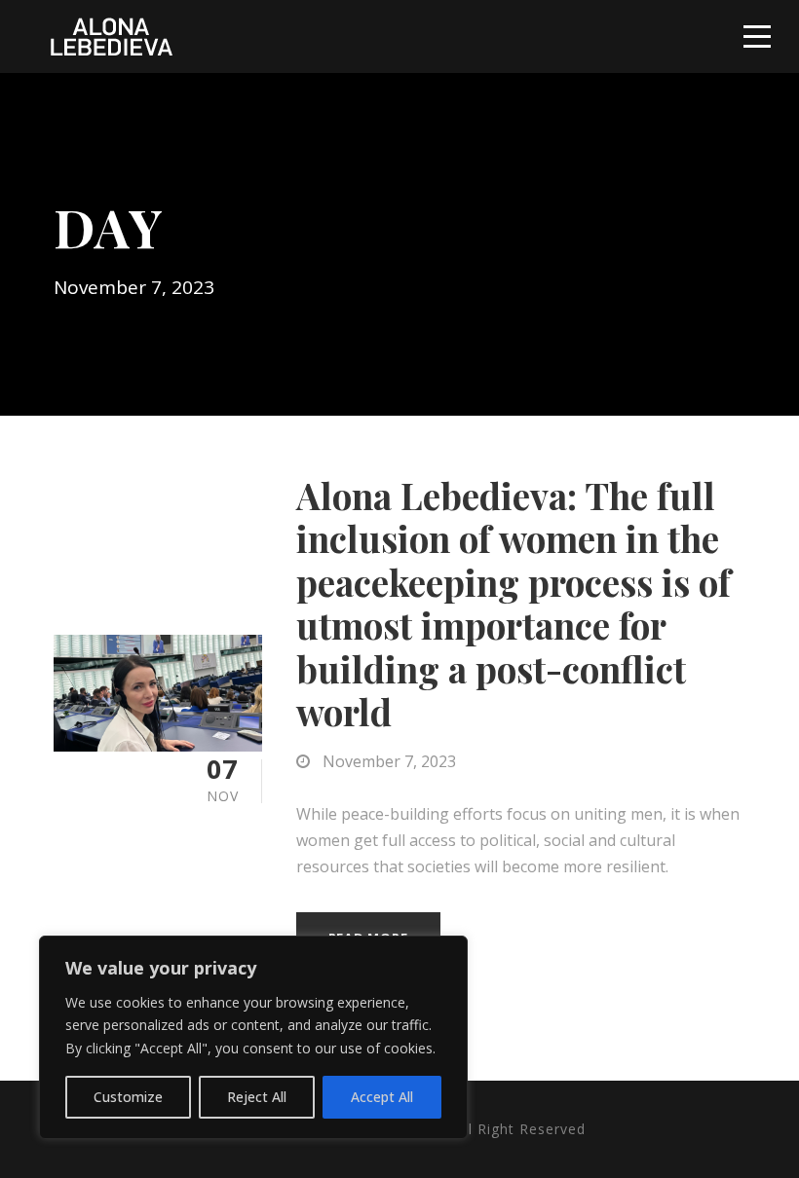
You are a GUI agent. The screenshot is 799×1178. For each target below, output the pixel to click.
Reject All (256, 1096)
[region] (253, 1037)
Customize (128, 1096)
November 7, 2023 (389, 761)
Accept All (382, 1096)
